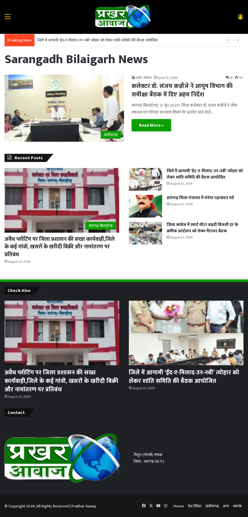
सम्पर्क (237, 506)
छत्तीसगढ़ (212, 506)
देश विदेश (194, 506)
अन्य (226, 506)
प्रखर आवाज (144, 78)
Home (179, 506)
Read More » (151, 125)
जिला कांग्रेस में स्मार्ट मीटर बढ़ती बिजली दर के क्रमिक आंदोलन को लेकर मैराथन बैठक (202, 227)
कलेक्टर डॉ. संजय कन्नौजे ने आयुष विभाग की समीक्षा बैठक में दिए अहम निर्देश (182, 90)
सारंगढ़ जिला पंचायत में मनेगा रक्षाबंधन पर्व (200, 197)
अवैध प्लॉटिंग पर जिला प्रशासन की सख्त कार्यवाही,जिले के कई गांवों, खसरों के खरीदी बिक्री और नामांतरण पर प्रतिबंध (60, 247)
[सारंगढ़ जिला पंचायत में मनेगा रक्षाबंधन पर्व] (145, 206)
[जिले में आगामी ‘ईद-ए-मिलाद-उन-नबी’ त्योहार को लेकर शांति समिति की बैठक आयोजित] (145, 179)
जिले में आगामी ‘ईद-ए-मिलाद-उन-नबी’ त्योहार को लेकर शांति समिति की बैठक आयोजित (98, 40)
